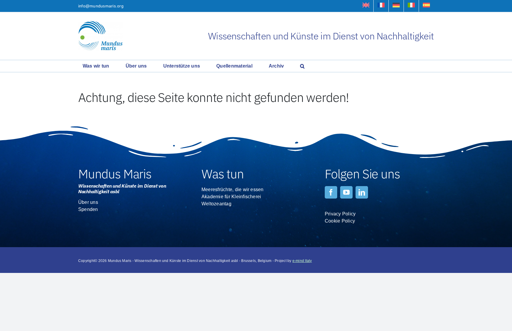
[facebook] (331, 192)
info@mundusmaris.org (101, 6)
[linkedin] (362, 192)
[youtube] (346, 192)
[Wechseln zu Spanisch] (426, 6)
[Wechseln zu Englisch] (366, 6)
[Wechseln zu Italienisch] (411, 6)
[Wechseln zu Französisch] (381, 6)
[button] (302, 66)
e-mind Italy (302, 261)
